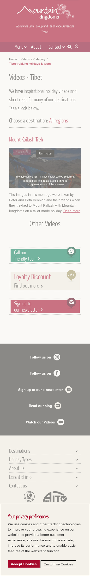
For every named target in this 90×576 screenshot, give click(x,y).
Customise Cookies (58, 564)
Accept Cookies (24, 564)
